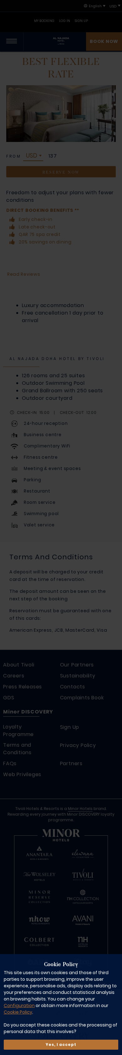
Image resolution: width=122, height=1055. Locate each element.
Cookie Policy (18, 1012)
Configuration (19, 1005)
